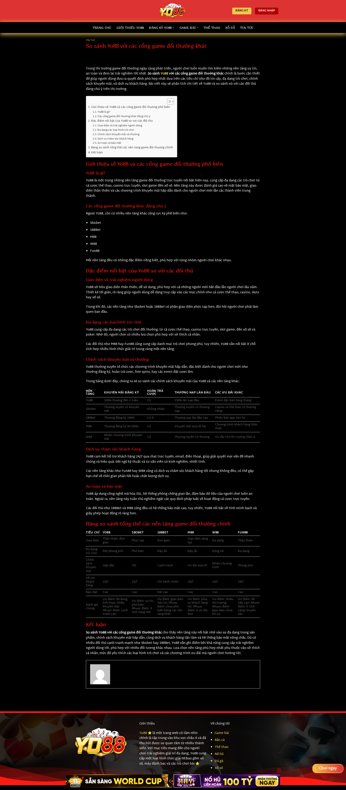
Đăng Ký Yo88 (160, 28)
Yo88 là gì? (104, 112)
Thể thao (212, 28)
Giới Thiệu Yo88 (130, 28)
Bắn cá (220, 740)
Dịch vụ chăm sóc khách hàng (115, 139)
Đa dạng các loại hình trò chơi (116, 130)
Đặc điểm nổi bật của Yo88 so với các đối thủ (122, 121)
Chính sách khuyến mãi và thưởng (118, 135)
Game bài (222, 733)
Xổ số (230, 28)
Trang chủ (102, 28)
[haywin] (227, 781)
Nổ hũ (219, 754)
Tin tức (90, 40)
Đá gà (219, 761)
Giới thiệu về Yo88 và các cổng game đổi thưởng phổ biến (130, 107)
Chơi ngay (328, 768)
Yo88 (164, 74)
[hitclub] (119, 781)
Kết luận (97, 152)
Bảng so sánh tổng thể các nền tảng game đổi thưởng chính (132, 147)
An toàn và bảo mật (109, 143)
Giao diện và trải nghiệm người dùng (120, 126)
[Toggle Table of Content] (168, 101)
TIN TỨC (246, 28)
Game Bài (188, 28)
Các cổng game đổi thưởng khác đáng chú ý (124, 117)
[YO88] (173, 11)
